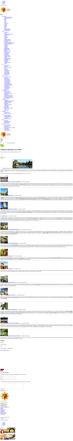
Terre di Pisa (6, 53)
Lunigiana (6, 47)
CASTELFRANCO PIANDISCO (13, 229)
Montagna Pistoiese (7, 50)
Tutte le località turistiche (8, 17)
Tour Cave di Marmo (7, 81)
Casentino (5, 37)
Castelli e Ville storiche (8, 104)
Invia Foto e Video (3, 413)
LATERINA (10, 268)
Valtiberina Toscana (7, 62)
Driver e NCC (6, 126)
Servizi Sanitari (6, 129)
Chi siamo (2, 408)
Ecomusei (5, 66)
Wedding (3, 111)
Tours (3, 75)
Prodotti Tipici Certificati (8, 93)
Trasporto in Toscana (7, 124)
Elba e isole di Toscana (8, 42)
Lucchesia (6, 46)
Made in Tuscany (7, 122)
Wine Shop (6, 120)
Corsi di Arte (6, 117)
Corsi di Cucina (6, 92)
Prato (5, 27)
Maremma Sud (6, 49)
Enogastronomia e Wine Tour (9, 97)
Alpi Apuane (6, 32)
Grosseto (5, 25)
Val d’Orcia (6, 61)
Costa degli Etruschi (7, 40)
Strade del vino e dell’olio (8, 96)
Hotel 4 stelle (6, 106)
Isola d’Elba (6, 23)
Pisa (5, 20)
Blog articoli (2, 411)
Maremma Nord (6, 48)
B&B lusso (6, 103)
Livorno (5, 24)
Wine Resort (6, 110)
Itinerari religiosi (6, 78)
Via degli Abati (6, 88)
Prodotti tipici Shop (7, 121)
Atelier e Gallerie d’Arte (8, 116)
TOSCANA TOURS (7, 76)
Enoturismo (6, 94)
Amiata (5, 33)
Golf (5, 67)
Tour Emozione (6, 82)
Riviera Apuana (6, 52)
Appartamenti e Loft (7, 102)
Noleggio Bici (6, 128)
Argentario (6, 36)
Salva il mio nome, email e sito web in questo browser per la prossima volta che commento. (16, 381)
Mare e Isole (6, 68)
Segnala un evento (3, 412)
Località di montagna (7, 29)
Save (2, 370)
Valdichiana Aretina (7, 58)
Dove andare (4, 16)
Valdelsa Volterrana (7, 56)
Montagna (6, 69)
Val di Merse (6, 59)
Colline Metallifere (7, 39)
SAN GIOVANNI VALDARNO (13, 323)
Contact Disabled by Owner (4, 350)
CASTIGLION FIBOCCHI (12, 243)
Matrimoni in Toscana (7, 113)
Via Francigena (6, 86)
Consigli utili (2, 410)
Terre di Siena (6, 54)
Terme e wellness (7, 74)
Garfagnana (6, 44)
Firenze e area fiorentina (8, 43)
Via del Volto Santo (7, 87)
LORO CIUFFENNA (11, 282)
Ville (5, 109)
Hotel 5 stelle (6, 105)
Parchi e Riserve (6, 70)
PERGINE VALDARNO (12, 309)
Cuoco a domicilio (7, 125)
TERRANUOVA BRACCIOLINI (13, 335)
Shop (3, 119)
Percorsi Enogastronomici (8, 95)
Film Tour (5, 77)
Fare (3, 64)
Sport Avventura (6, 73)
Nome (1, 376)
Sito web (1, 379)
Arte (3, 114)
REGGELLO (10, 195)
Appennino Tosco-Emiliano (8, 34)
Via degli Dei (6, 89)
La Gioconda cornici (7, 118)
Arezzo (5, 21)
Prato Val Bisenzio (7, 51)
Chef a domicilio (7, 98)
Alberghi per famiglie (7, 101)
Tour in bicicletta (7, 80)
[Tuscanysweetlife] (5, 12)
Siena (5, 19)
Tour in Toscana (6, 79)
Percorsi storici (6, 85)
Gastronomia (4, 90)
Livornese (5, 45)
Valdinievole (6, 60)
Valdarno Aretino (7, 55)
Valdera (5, 57)
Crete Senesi (6, 41)
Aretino (5, 35)
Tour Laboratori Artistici (8, 83)
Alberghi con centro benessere (9, 100)
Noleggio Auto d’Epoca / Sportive (9, 127)
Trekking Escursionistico (8, 84)
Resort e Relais (6, 108)
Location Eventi (6, 112)
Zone (3, 31)
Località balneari (7, 28)
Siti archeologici (6, 72)
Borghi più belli (6, 65)
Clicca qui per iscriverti (4, 419)
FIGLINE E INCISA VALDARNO (14, 181)
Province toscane (7, 30)
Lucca (5, 22)
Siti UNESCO (6, 71)
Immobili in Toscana (7, 130)
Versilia (5, 63)
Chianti (5, 38)
